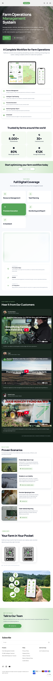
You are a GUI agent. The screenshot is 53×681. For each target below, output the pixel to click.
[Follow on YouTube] (9, 666)
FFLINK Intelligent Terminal (8, 653)
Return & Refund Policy (27, 658)
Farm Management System (8, 651)
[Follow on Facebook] (3, 666)
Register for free (26, 169)
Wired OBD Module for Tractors (9, 655)
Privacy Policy (25, 651)
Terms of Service (26, 655)
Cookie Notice (25, 660)
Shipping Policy (26, 653)
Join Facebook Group (44, 651)
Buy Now (7, 38)
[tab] (14, 196)
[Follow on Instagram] (6, 666)
